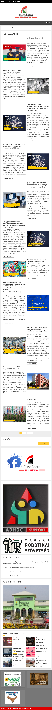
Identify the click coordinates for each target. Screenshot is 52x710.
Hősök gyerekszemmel (35, 38)
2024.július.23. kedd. (31, 334)
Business (17, 203)
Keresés (6, 439)
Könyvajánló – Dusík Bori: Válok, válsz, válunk (14, 572)
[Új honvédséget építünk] (14, 414)
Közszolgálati (11, 59)
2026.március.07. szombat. (32, 113)
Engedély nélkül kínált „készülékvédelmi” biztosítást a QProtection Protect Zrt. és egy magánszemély (38, 107)
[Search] (50, 22)
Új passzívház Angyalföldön (12, 367)
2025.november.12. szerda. (32, 189)
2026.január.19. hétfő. (8, 151)
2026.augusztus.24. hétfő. (40, 656)
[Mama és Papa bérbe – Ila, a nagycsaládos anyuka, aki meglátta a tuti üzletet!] (14, 269)
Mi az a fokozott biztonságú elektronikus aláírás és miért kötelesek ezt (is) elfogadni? (37, 184)
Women (45, 648)
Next (31, 433)
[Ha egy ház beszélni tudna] (38, 86)
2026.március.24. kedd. (8, 73)
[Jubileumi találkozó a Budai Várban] (7, 662)
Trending (41, 648)
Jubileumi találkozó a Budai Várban (12, 576)
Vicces (12, 275)
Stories (37, 648)
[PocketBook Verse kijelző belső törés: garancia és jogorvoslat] (7, 652)
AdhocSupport (31, 307)
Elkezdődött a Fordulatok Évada (11, 558)
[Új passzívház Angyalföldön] (38, 381)
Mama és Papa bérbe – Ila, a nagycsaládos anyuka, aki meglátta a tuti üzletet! (36, 261)
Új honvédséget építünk (35, 399)
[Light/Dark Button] (47, 22)
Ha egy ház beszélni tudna (12, 70)
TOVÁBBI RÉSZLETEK (32, 67)
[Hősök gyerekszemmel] (14, 52)
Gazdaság (6, 206)
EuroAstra (11, 274)
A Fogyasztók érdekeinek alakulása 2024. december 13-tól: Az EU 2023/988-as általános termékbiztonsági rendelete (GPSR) (14, 286)
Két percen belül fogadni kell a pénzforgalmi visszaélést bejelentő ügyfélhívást (14, 146)
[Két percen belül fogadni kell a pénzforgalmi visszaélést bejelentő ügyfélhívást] (38, 161)
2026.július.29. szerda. (32, 41)
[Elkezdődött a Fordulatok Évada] (7, 641)
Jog (46, 307)
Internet (11, 351)
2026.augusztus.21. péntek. (17, 665)
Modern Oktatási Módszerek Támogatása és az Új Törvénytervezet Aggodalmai (37, 329)
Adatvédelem (7, 203)
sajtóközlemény (7, 129)
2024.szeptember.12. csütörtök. (10, 293)
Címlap (5, 59)
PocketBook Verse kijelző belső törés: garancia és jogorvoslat (18, 567)
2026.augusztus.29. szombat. (17, 644)
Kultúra (17, 59)
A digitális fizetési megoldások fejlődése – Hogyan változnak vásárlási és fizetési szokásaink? (41, 664)
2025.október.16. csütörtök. (9, 230)
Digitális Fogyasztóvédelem (9, 127)
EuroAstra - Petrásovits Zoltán (37, 112)
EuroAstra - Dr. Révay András (37, 40)
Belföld (5, 125)
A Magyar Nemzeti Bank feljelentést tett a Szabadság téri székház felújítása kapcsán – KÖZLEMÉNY (14, 224)
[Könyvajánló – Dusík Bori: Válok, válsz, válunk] (30, 652)
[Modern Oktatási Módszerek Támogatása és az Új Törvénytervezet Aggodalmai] (14, 345)
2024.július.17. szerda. (7, 370)
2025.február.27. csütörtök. (33, 266)
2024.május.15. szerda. (31, 402)
